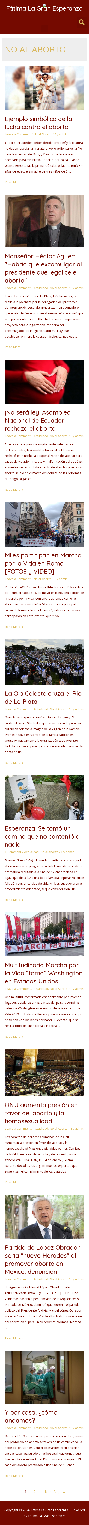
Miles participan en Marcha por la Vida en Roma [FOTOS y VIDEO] (43, 563)
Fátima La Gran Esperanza (44, 8)
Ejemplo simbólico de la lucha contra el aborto (38, 123)
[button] (44, 28)
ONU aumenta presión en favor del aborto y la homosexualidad (41, 1113)
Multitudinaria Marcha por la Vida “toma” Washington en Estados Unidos (44, 973)
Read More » (14, 182)
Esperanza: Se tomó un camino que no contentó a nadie (42, 836)
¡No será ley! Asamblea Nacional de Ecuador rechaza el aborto (38, 420)
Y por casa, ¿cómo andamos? (31, 1416)
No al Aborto (43, 134)
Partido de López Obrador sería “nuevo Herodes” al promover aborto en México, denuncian (42, 1259)
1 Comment (13, 852)
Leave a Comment (18, 134)
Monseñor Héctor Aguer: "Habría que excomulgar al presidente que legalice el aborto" (43, 268)
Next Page (55, 1491)
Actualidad (41, 288)
